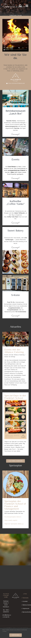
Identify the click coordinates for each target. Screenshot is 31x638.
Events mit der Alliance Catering (15, 336)
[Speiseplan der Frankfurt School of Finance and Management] (15, 484)
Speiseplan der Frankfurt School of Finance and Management (15, 479)
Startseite (25, 598)
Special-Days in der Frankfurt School (15, 396)
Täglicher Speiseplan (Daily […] (13, 523)
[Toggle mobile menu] (27, 5)
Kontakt (25, 601)
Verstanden (15, 635)
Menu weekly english (10, 520)
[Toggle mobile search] (20, 5)
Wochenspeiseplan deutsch (12, 517)
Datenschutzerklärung (25, 605)
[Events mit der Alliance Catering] (15, 339)
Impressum (25, 608)
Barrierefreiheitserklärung (25, 612)
